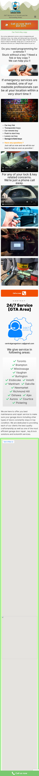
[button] (35, 16)
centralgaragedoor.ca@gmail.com (19, 343)
